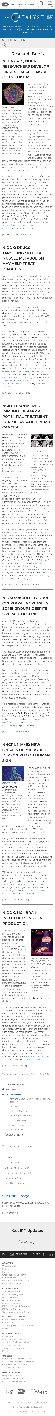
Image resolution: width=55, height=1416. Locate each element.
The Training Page (18, 1120)
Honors (5, 1272)
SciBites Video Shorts (12, 1345)
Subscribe (10, 1213)
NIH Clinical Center (13, 1317)
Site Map (35, 1411)
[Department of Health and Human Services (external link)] (10, 1391)
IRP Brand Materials (37, 1402)
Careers (7, 1356)
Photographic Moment (20, 1115)
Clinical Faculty (9, 1323)
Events (5, 1351)
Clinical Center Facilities (13, 1320)
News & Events (10, 1333)
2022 (38, 575)
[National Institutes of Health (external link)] (21, 1391)
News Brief (14, 1106)
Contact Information (12, 1283)
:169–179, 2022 (29, 890)
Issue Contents (14, 1135)
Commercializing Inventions (15, 1312)
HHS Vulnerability (27, 1407)
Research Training (13, 1372)
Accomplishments (11, 1297)
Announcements (17, 1129)
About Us (7, 1263)
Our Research (10, 1288)
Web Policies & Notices (18, 1411)
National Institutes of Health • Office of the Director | (27, 29)
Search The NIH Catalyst (14, 40)
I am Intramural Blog (12, 1339)
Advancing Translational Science (17, 1325)
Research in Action (11, 1303)
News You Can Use (18, 1111)
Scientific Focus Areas (12, 1291)
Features (10, 1089)
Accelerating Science (12, 1300)
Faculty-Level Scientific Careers (16, 1359)
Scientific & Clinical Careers (14, 1364)
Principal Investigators (12, 1294)
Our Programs (9, 1278)
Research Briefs (16, 1125)
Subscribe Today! (15, 1196)
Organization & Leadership (15, 1275)
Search (44, 1411)
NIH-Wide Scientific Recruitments (18, 1362)
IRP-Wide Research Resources (16, 1306)
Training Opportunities (13, 1378)
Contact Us (21, 1402)
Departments (13, 1094)
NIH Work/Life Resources (14, 1381)
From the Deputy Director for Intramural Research (29, 1100)
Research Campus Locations (15, 1280)
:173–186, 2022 (18, 225)
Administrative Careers (13, 1367)
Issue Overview (14, 1084)
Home (11, 1402)
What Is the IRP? (10, 1266)
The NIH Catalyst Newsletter (15, 1348)
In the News (8, 1336)
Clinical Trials (8, 1328)
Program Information (12, 1375)
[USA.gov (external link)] (39, 1391)
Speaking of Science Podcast (15, 1342)
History (5, 1269)
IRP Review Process (11, 1309)
